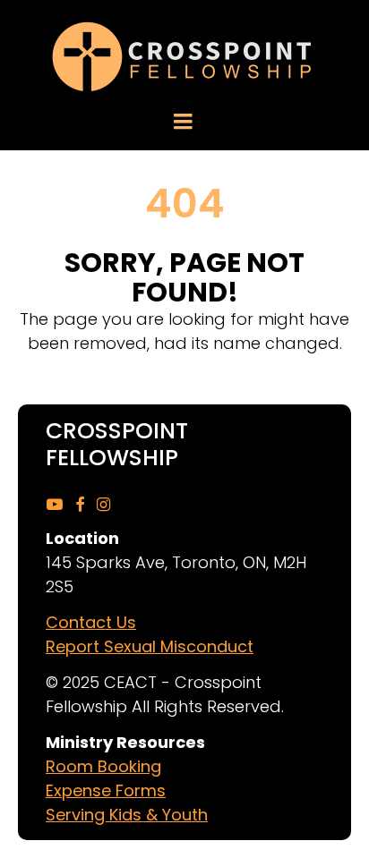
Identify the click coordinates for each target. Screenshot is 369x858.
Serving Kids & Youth (127, 814)
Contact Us (91, 622)
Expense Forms (106, 790)
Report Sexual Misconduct (149, 646)
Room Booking (103, 766)
